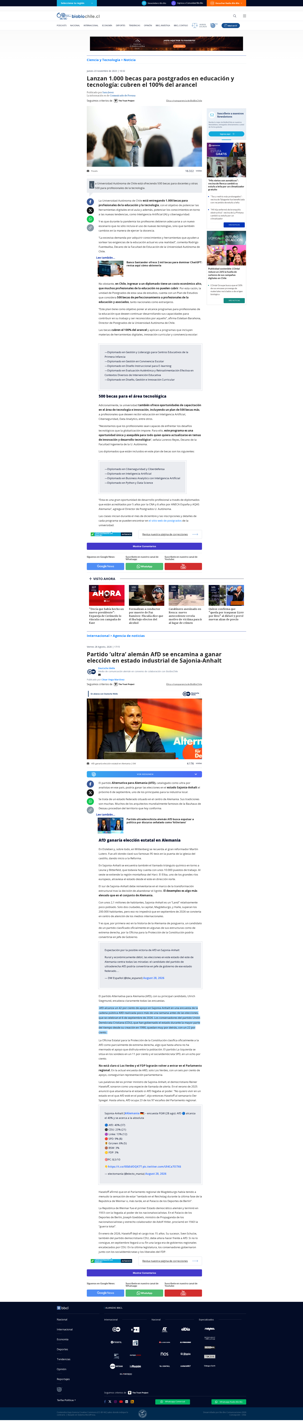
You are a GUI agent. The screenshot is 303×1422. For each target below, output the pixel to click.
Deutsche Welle (106, 668)
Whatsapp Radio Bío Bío (231, 1401)
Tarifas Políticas (65, 1399)
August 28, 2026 (153, 978)
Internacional (91, 25)
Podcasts (61, 25)
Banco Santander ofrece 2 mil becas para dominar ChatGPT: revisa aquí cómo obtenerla (164, 264)
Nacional (75, 25)
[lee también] (111, 268)
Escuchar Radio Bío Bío (227, 3)
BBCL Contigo (181, 25)
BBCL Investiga (163, 25)
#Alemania (132, 1113)
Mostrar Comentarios (144, 546)
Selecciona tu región (72, 3)
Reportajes (63, 1379)
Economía (107, 25)
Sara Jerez (108, 92)
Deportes (120, 25)
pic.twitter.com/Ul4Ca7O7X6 (162, 1166)
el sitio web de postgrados (165, 520)
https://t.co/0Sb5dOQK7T (125, 1166)
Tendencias (134, 25)
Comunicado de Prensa (122, 96)
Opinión (148, 25)
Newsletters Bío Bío (157, 3)
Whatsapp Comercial (175, 1401)
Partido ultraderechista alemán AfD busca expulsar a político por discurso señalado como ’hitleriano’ (160, 821)
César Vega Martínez (113, 679)
